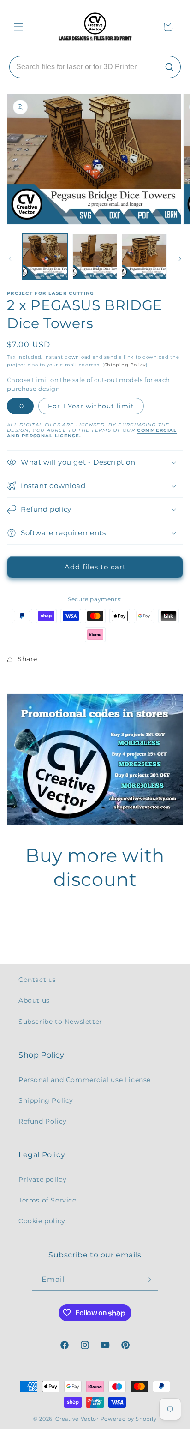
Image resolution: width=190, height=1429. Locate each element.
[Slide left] (10, 259)
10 (20, 406)
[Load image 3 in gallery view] (144, 256)
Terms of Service (47, 1200)
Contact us (37, 979)
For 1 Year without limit (91, 406)
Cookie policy (41, 1221)
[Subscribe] (147, 1280)
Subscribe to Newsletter (60, 1021)
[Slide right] (180, 259)
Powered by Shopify (129, 1419)
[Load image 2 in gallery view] (95, 256)
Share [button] (27, 659)
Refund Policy (42, 1121)
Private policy (42, 1179)
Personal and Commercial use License (84, 1080)
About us (34, 1000)
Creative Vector (77, 1419)
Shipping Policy (125, 365)
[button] (18, 27)
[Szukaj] (169, 67)
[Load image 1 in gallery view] (45, 256)
